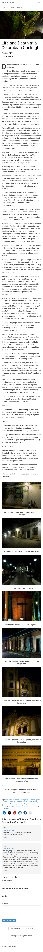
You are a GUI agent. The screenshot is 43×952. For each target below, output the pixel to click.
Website (4, 896)
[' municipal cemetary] (21, 570)
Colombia (32, 800)
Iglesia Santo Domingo (9, 804)
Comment (5, 904)
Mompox (4, 806)
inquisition (20, 804)
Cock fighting (24, 800)
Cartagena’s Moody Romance (21, 936)
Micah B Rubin (9, 2)
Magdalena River (29, 804)
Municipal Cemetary (14, 806)
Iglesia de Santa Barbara (29, 802)
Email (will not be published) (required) (15, 888)
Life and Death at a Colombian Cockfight (21, 45)
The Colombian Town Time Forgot (21, 928)
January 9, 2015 (8, 830)
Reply (5, 838)
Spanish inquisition (28, 806)
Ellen (4, 846)
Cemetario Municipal (12, 800)
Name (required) (7, 880)
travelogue (5, 808)
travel (36, 806)
